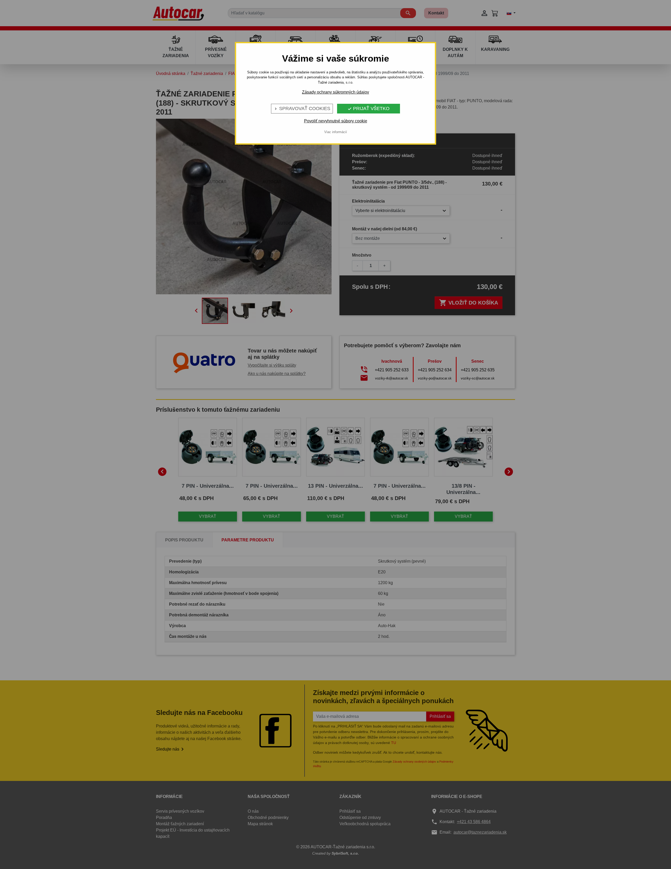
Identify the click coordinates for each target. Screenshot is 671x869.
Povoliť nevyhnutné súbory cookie (335, 121)
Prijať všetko (368, 108)
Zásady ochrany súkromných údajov (335, 92)
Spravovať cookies (302, 108)
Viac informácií (335, 132)
